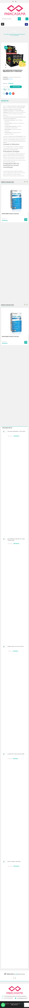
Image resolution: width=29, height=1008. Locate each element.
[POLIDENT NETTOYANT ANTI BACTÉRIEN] (4, 806)
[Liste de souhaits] (5, 89)
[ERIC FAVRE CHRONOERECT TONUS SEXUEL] (4, 483)
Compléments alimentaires (18, 33)
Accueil (5, 33)
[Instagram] (15, 978)
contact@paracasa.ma (22, 998)
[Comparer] (4, 93)
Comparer (8, 89)
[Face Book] (13, 978)
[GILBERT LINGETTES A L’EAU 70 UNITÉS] (4, 698)
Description (4, 100)
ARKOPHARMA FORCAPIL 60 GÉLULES (10, 213)
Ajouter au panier (16, 86)
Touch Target (23, 1003)
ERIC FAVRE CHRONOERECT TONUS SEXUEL (16, 431)
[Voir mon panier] (26, 18)
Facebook (7, 93)
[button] (3, 1005)
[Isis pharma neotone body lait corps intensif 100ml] (4, 591)
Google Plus (13, 93)
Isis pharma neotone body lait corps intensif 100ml (16, 539)
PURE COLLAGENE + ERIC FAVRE (14, 861)
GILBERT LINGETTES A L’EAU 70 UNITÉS (16, 646)
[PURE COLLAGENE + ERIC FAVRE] (4, 913)
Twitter (10, 93)
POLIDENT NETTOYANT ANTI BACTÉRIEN (16, 754)
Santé (10, 33)
